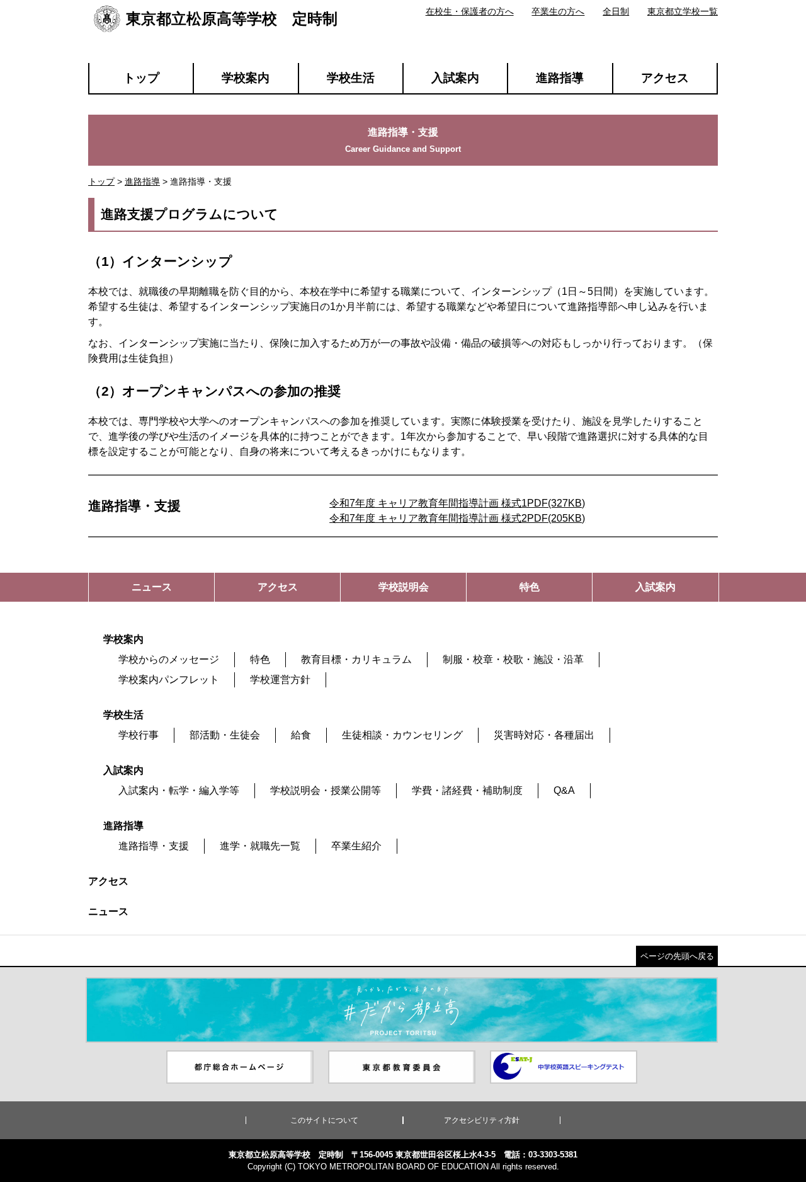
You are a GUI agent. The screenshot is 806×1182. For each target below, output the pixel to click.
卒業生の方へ (557, 11)
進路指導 (560, 77)
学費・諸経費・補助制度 (467, 790)
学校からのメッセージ (168, 659)
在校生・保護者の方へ (470, 11)
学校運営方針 (280, 679)
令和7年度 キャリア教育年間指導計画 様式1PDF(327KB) (457, 503)
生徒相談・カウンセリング (402, 735)
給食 (301, 735)
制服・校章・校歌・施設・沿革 (513, 659)
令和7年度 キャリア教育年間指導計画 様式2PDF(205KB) (457, 518)
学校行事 (138, 735)
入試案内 (455, 77)
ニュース (108, 911)
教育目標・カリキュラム (356, 659)
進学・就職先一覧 (260, 846)
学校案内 (246, 77)
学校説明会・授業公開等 (325, 790)
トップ (141, 77)
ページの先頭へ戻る (677, 956)
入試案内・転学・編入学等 (178, 790)
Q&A (564, 790)
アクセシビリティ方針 (481, 1120)
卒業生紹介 (356, 846)
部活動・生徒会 (225, 735)
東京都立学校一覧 (682, 11)
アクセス (665, 77)
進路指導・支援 (153, 846)
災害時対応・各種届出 (544, 735)
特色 (260, 659)
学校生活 (351, 77)
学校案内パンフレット (168, 679)
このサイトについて (324, 1120)
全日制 (616, 11)
